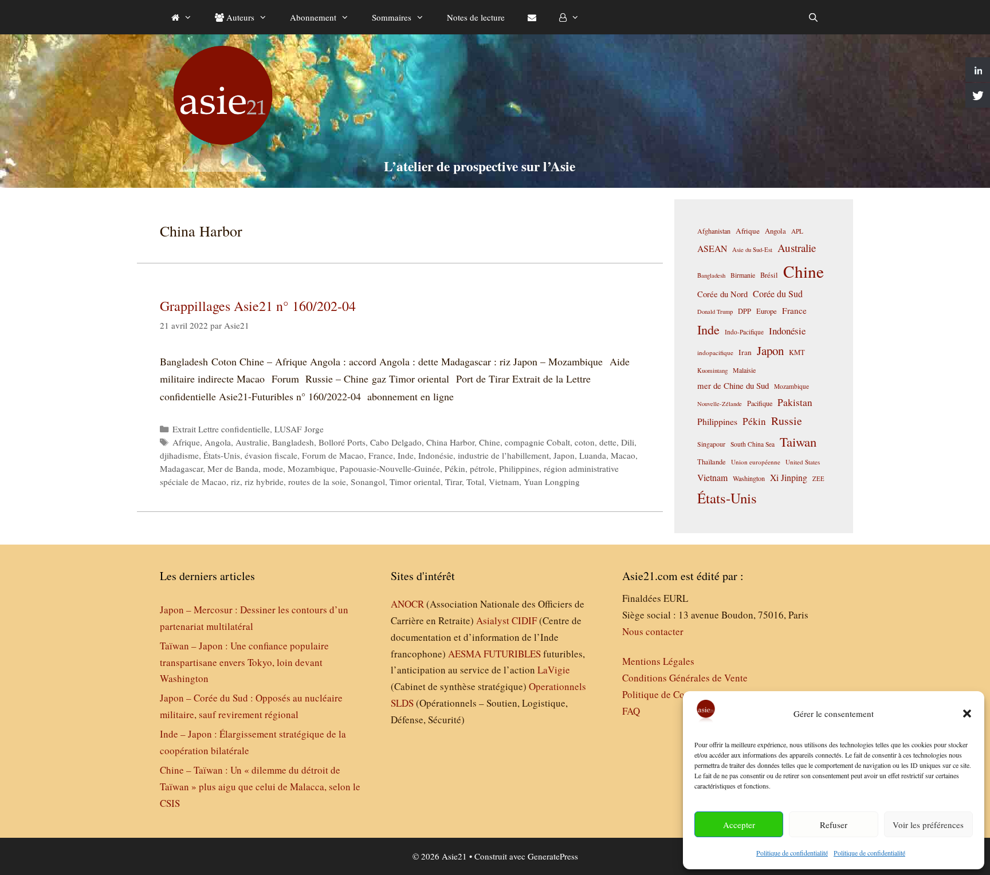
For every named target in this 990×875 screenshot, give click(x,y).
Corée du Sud (778, 293)
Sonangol (368, 481)
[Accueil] (181, 17)
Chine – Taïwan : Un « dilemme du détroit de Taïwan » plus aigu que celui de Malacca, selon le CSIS (260, 786)
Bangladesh (293, 442)
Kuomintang (712, 370)
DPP (744, 311)
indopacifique (715, 352)
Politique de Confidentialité (677, 694)
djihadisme (179, 455)
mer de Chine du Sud (733, 385)
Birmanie (742, 274)
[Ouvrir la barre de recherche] (813, 17)
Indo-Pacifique (744, 332)
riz (235, 481)
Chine (489, 442)
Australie (251, 442)
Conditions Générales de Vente (685, 677)
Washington (749, 478)
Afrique (186, 442)
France (380, 455)
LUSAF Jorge (299, 429)
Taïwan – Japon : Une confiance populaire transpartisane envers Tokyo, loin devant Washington (244, 662)
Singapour (711, 443)
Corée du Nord (722, 294)
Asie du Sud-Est (752, 249)
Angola (218, 442)
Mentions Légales (658, 661)
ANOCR (407, 603)
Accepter (739, 824)
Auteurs (239, 17)
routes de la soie (317, 481)
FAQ (631, 711)
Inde (406, 455)
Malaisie (744, 370)
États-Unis (221, 455)
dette (607, 442)
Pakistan (794, 402)
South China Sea (752, 444)
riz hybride (264, 481)
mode (273, 468)
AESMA (464, 653)
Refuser (833, 824)
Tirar (453, 481)
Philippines (519, 468)
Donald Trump (715, 312)
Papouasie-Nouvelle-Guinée (390, 468)
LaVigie (553, 669)
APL (797, 231)
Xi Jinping (788, 477)
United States (802, 462)
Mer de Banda (232, 468)
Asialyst (492, 620)
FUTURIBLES (512, 653)
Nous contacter (652, 631)
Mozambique (311, 468)
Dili (627, 442)
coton (585, 442)
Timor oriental (415, 481)
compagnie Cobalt (537, 442)
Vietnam (504, 481)
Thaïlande (711, 461)
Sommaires (391, 17)
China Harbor (450, 442)
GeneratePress (553, 856)
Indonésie (435, 455)
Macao (623, 455)
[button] (967, 713)
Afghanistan (713, 230)
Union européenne (755, 462)
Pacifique (759, 403)
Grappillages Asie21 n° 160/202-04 (258, 306)
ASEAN (712, 248)
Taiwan (798, 441)
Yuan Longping (552, 481)
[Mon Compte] (569, 17)
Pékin (455, 468)
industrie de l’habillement (503, 455)
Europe (766, 311)
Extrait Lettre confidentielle (221, 429)
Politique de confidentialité (792, 852)
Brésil (769, 275)
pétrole (482, 468)
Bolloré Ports (342, 442)
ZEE (818, 479)
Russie (786, 420)
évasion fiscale (271, 455)
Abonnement (313, 17)
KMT (797, 352)
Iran (745, 352)
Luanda (592, 455)
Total (475, 481)
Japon (564, 455)
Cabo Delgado (396, 442)
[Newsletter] (532, 17)
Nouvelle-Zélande (719, 404)
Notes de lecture (476, 17)
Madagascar (181, 468)
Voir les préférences (928, 824)
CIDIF (524, 620)
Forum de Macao (333, 455)
